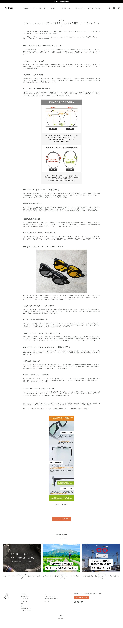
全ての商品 (23, 594)
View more (61, 538)
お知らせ (53, 8)
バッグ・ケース (24, 598)
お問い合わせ (79, 8)
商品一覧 (43, 8)
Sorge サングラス (29, 8)
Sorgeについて (65, 8)
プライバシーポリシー (50, 596)
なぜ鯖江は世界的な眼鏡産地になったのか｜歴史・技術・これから (100, 577)
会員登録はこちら (81, 597)
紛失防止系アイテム (25, 608)
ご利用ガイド (48, 601)
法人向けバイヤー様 (94, 8)
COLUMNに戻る (63, 519)
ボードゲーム (24, 601)
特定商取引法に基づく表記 (51, 598)
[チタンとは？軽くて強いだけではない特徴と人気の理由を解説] (22, 558)
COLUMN (19, 574)
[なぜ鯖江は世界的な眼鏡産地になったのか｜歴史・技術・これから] (101, 558)
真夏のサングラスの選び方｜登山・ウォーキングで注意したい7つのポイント (61, 577)
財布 (22, 603)
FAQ (46, 594)
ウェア (22, 606)
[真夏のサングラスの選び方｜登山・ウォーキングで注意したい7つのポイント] (61, 558)
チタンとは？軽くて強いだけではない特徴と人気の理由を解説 (22, 577)
